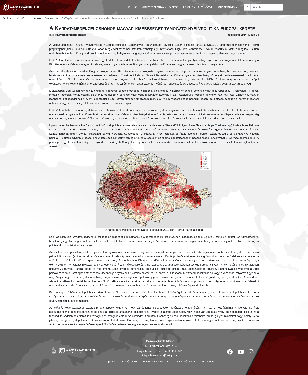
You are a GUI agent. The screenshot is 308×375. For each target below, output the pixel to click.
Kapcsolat (111, 361)
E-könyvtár (205, 7)
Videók (173, 7)
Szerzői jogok (129, 361)
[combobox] (266, 7)
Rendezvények (226, 7)
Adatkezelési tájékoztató (156, 361)
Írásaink (188, 7)
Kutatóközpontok (153, 7)
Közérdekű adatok (186, 361)
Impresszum (207, 361)
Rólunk (132, 7)
